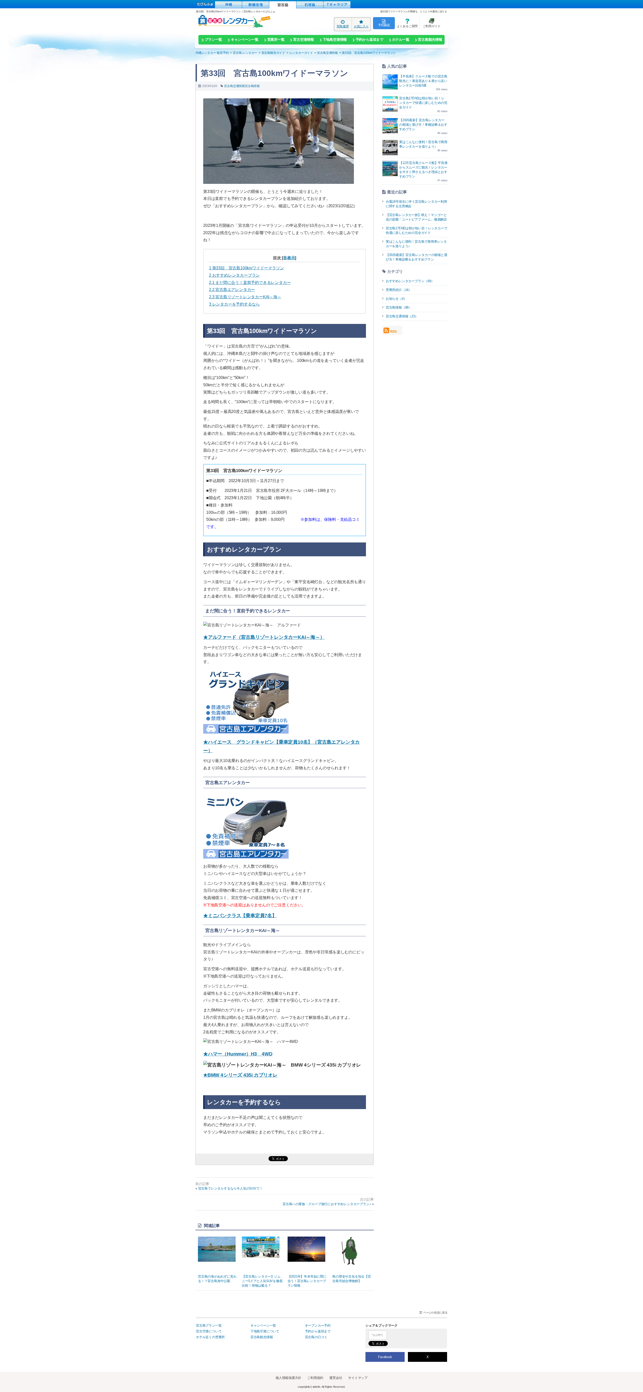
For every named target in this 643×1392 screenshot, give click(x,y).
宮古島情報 (252, 86)
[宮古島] (282, 4)
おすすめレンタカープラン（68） (410, 281)
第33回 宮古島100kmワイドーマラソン (246, 268)
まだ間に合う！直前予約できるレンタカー (250, 282)
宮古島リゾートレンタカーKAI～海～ (245, 297)
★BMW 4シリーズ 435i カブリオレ (240, 1075)
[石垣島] (309, 4)
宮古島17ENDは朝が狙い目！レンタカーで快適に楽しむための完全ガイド (423, 102)
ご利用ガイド (430, 23)
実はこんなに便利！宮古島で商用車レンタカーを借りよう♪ (416, 244)
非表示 (289, 258)
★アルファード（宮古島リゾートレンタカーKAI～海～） (264, 637)
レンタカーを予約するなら (234, 304)
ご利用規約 (315, 1378)
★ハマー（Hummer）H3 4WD (237, 1054)
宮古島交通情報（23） (402, 316)
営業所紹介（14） (399, 290)
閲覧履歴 (343, 26)
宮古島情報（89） (399, 307)
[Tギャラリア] (337, 4)
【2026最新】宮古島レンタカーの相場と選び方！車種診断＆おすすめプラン (423, 124)
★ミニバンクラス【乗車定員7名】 (240, 915)
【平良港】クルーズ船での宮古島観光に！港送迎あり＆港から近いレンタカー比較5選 (423, 80)
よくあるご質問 (406, 23)
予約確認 (384, 25)
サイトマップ (357, 1378)
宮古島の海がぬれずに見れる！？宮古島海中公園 (217, 1279)
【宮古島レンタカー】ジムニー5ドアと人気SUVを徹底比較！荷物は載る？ (262, 1281)
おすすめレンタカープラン (234, 275)
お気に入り (361, 26)
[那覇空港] (255, 4)
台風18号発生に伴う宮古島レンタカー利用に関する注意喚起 (416, 204)
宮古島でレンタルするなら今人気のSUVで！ (230, 1188)
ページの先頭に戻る (435, 1312)
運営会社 (335, 1378)
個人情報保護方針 (288, 1378)
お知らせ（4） (396, 299)
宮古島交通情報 (234, 86)
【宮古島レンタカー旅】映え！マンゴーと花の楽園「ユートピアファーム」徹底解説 (416, 217)
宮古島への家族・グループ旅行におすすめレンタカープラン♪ (327, 1204)
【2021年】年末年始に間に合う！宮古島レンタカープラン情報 (307, 1281)
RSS (393, 331)
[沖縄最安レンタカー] (228, 4)
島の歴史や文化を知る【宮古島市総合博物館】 (351, 1279)
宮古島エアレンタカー (232, 289)
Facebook (385, 1357)
